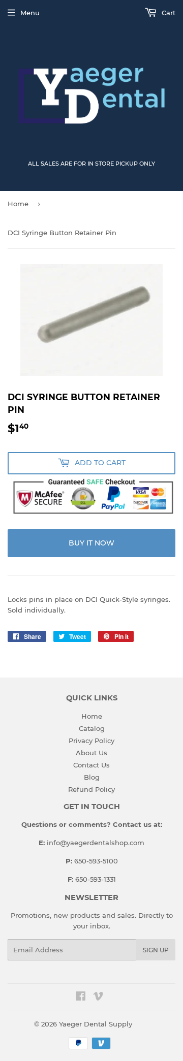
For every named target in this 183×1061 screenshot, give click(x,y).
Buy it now (91, 543)
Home (18, 204)
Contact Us (91, 765)
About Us (91, 753)
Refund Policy (91, 789)
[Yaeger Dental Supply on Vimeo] (98, 997)
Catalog (92, 728)
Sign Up (156, 950)
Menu (30, 13)
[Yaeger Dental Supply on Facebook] (80, 997)
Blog (92, 777)
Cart (167, 13)
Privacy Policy (91, 740)
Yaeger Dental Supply (95, 1024)
